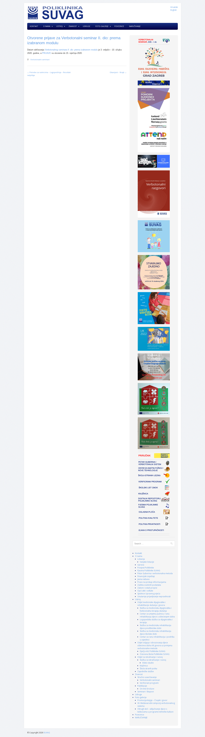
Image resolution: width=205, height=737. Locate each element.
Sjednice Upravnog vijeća (148, 593)
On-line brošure (147, 688)
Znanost (73, 26)
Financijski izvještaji (146, 576)
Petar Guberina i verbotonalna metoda (155, 573)
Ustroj (59, 26)
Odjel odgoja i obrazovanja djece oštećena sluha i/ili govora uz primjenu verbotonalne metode (154, 645)
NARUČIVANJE (134, 26)
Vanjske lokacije (147, 562)
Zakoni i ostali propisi (147, 587)
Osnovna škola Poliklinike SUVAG (154, 654)
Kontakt (34, 26)
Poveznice (119, 26)
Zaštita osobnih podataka (149, 585)
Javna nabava (143, 579)
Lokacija (141, 559)
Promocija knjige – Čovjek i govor (152, 700)
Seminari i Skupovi (145, 691)
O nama (46, 26)
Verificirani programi (149, 683)
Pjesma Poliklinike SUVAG (148, 570)
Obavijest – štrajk (118, 72)
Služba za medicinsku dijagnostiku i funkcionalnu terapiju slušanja (156, 609)
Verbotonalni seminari (40, 59)
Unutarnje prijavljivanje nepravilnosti (154, 596)
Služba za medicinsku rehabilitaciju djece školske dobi (155, 632)
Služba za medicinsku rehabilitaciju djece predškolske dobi (155, 627)
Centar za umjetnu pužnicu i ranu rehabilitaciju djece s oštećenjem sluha (157, 615)
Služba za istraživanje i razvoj (153, 660)
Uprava (140, 564)
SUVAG (47, 732)
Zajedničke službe (145, 671)
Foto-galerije (101, 26)
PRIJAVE (47, 53)
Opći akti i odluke (145, 590)
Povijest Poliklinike (145, 567)
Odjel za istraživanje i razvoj (150, 657)
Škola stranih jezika (148, 668)
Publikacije (142, 685)
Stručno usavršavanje (147, 677)
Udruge (86, 26)
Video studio (148, 662)
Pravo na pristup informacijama (151, 582)
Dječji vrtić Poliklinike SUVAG (152, 651)
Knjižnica (144, 665)
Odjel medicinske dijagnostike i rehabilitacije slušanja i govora (151, 603)
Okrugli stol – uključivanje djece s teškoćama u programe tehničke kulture (155, 710)
